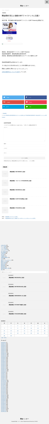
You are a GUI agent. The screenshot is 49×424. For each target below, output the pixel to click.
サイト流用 (3, 246)
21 (4, 333)
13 (44, 328)
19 (38, 330)
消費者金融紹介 (4, 257)
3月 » (5, 337)
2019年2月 (3, 366)
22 (11, 333)
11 (31, 328)
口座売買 (3, 253)
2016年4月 (3, 406)
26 (38, 333)
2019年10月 (3, 356)
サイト (5, 152)
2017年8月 (3, 384)
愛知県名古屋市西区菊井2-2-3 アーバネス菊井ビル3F (16, 115)
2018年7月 (3, 373)
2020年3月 (3, 349)
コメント (5, 127)
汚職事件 (3, 256)
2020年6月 (3, 345)
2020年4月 (3, 348)
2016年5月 (3, 404)
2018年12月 (3, 369)
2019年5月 (3, 362)
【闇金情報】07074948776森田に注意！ (17, 304)
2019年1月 (3, 368)
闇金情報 (4, 113)
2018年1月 (3, 379)
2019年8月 (3, 358)
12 (38, 328)
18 (31, 330)
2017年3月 (3, 391)
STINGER (36, 421)
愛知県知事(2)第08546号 (30, 115)
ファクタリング (4, 250)
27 (44, 333)
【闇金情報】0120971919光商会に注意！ (18, 198)
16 (17, 330)
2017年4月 (3, 389)
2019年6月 (3, 361)
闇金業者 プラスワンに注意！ (11, 216)
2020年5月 (3, 346)
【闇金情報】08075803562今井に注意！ (17, 286)
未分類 (2, 254)
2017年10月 (3, 381)
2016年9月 (3, 399)
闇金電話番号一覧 (5, 268)
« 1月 (2, 337)
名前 (5, 143)
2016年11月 (3, 396)
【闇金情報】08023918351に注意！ (16, 277)
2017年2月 (3, 392)
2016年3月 (3, 407)
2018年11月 (3, 370)
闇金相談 (3, 266)
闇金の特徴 (3, 262)
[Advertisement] (11, 82)
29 (11, 335)
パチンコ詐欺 (4, 249)
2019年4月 (3, 364)
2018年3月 (3, 377)
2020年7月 (3, 343)
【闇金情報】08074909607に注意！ (17, 171)
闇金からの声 (4, 261)
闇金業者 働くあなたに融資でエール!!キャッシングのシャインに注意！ (20, 218)
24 (24, 333)
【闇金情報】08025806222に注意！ (17, 189)
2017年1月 (3, 393)
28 (4, 335)
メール (5, 148)
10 (24, 328)
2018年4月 (3, 376)
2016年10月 (3, 397)
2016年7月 (3, 401)
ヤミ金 (4, 115)
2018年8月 (3, 372)
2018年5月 (3, 374)
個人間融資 (3, 252)
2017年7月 (3, 385)
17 (24, 330)
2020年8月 (3, 342)
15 (11, 330)
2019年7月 (3, 360)
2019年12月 (3, 353)
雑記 (2, 269)
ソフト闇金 (3, 248)
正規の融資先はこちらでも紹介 (11, 72)
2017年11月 (3, 380)
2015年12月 (3, 411)
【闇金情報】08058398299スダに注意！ (17, 295)
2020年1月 (3, 352)
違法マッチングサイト (6, 260)
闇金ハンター (24, 6)
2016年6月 (3, 403)
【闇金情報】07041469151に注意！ (17, 207)
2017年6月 (3, 387)
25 (31, 333)
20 (44, 330)
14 (4, 330)
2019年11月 (3, 354)
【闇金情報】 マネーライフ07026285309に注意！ (20, 180)
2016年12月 (3, 395)
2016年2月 (3, 408)
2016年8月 (3, 400)
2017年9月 (3, 383)
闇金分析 (3, 264)
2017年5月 (3, 388)
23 (17, 333)
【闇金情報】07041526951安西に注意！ (17, 313)
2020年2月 (3, 350)
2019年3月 (3, 365)
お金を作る (3, 245)
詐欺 (2, 258)
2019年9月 (3, 357)
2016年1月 (3, 410)
